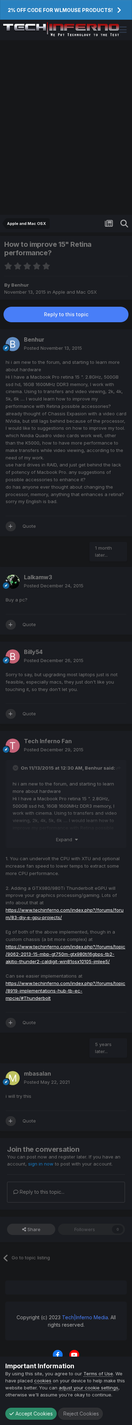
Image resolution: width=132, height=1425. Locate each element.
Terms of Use (98, 1373)
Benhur (20, 285)
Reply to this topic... (41, 1192)
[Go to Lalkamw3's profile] (13, 582)
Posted (53, 348)
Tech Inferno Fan (48, 741)
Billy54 (33, 651)
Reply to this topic (66, 314)
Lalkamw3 (38, 577)
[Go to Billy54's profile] (13, 656)
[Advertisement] (66, 127)
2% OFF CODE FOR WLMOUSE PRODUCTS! (60, 10)
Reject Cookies (80, 1414)
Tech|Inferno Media (85, 1317)
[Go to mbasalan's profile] (13, 1078)
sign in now (41, 1164)
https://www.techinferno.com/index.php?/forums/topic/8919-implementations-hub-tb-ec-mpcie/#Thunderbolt (65, 990)
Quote (29, 526)
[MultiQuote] (11, 526)
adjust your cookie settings (88, 1387)
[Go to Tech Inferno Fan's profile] (13, 746)
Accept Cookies (33, 1414)
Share (33, 1229)
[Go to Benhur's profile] (13, 344)
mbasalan (37, 1073)
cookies (42, 1380)
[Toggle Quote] (16, 768)
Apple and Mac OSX (74, 292)
